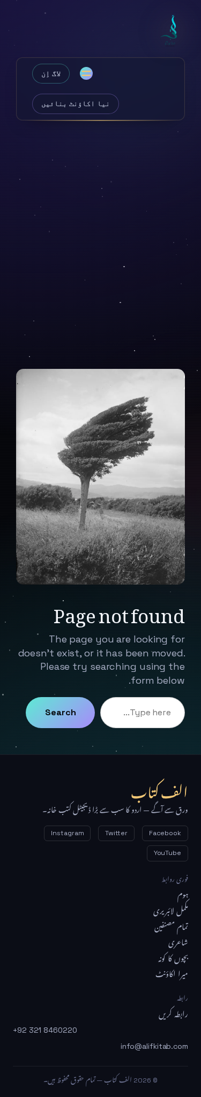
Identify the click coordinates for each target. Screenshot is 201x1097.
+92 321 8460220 (45, 1030)
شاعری (178, 943)
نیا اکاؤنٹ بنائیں (75, 103)
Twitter (116, 833)
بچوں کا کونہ (173, 959)
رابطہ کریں (173, 1014)
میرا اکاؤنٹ (171, 974)
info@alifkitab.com (154, 1046)
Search (60, 712)
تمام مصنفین (171, 927)
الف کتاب (171, 31)
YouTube (167, 853)
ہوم (182, 895)
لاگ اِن (51, 73)
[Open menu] (86, 73)
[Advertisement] (100, 237)
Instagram (67, 833)
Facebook (165, 833)
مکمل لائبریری (170, 911)
